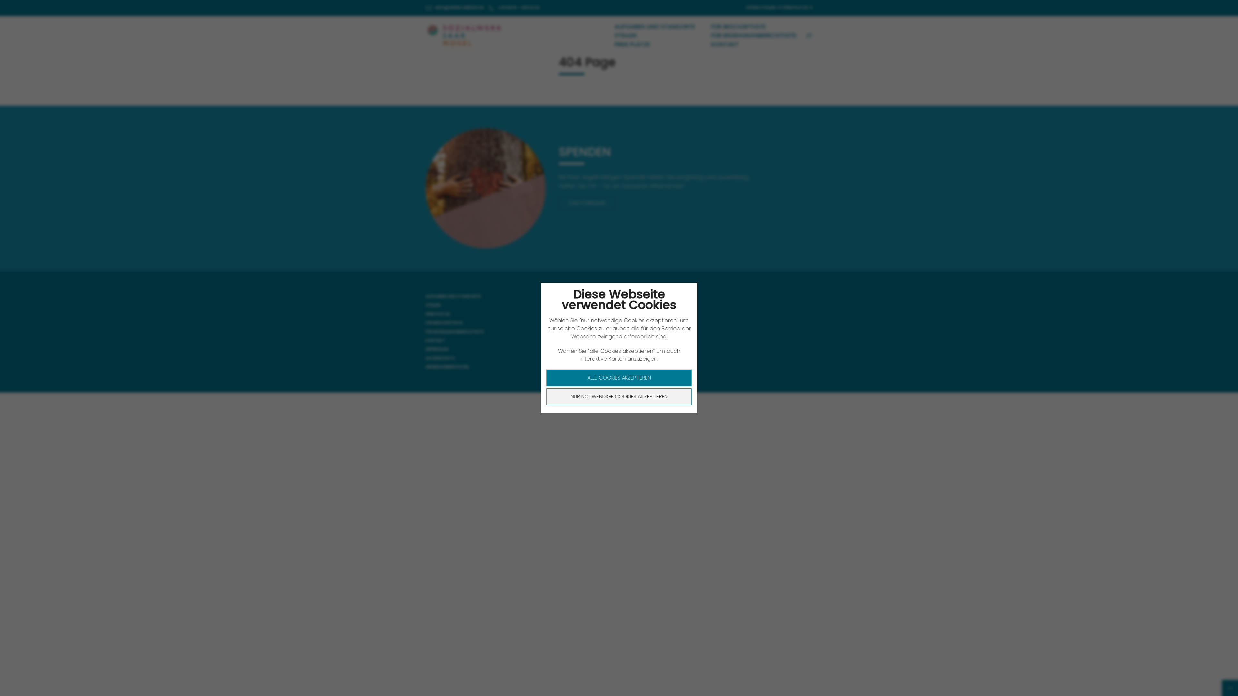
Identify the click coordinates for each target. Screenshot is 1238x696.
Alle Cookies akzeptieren (619, 378)
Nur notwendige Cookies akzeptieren (619, 396)
